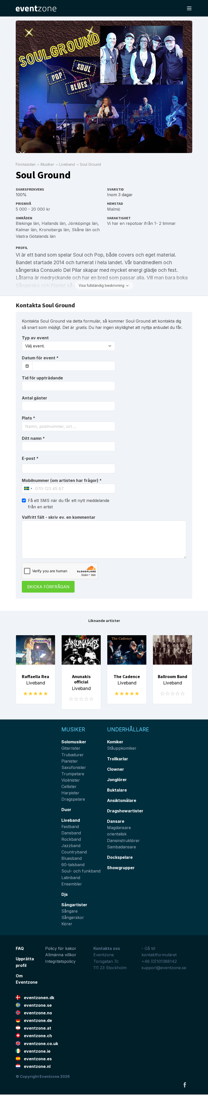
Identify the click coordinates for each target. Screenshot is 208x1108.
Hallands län (53, 223)
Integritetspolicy (60, 961)
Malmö (113, 209)
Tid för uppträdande (42, 377)
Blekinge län (27, 223)
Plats (28, 418)
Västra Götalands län (36, 236)
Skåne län (81, 229)
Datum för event (40, 357)
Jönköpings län (83, 223)
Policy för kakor (60, 948)
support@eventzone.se (164, 967)
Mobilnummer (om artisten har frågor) (62, 480)
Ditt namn (33, 438)
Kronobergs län (54, 229)
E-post (30, 458)
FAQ (20, 948)
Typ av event (35, 337)
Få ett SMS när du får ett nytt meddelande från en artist (68, 503)
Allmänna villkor (60, 954)
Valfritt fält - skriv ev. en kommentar (58, 517)
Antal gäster (34, 397)
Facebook (184, 1084)
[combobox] (68, 426)
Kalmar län (26, 229)
